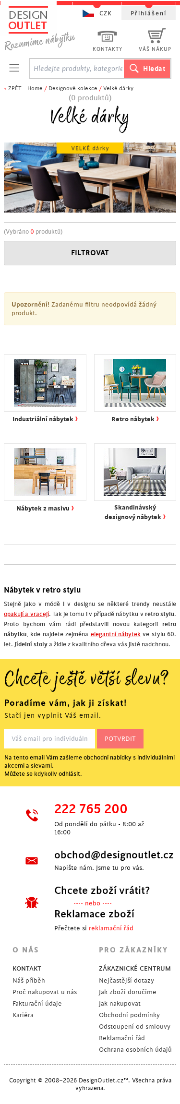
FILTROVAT (90, 253)
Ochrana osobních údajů (135, 1049)
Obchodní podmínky (129, 1015)
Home (35, 88)
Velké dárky (118, 88)
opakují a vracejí (26, 614)
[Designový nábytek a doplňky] (49, 27)
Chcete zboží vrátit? (102, 890)
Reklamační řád (122, 1038)
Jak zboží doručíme (127, 992)
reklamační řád (111, 928)
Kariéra (23, 1015)
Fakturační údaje (37, 1003)
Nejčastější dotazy (126, 980)
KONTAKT (26, 968)
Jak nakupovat (120, 1003)
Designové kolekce (72, 88)
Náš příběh (28, 980)
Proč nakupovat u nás (44, 992)
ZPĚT (15, 88)
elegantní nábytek (116, 634)
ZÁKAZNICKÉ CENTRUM (135, 968)
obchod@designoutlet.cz (106, 855)
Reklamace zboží (94, 914)
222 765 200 (91, 809)
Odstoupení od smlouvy (134, 1026)
